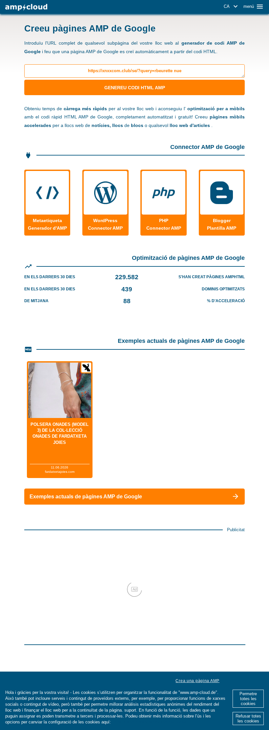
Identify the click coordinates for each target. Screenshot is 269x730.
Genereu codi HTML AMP (134, 87)
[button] (232, 6)
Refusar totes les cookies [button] (248, 718)
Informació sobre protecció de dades (149, 722)
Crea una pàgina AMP (197, 680)
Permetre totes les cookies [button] (248, 698)
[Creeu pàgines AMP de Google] (26, 7)
